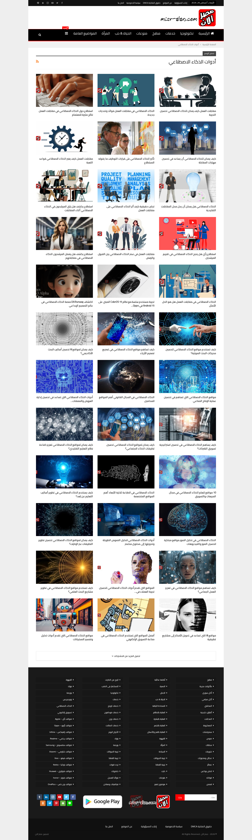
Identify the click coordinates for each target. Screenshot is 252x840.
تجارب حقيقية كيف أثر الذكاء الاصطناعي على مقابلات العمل (130, 208)
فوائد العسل (113, 778)
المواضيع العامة (85, 33)
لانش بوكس (206, 771)
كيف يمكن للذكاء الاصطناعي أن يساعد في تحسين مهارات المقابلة (189, 160)
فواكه (209, 778)
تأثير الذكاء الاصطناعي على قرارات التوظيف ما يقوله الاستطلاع (126, 160)
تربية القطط (160, 765)
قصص (209, 784)
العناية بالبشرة (159, 719)
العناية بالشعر (159, 725)
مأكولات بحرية (206, 686)
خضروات (114, 771)
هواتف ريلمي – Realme (61, 739)
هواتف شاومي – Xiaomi (60, 752)
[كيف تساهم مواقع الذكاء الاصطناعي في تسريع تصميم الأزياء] (126, 329)
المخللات (208, 719)
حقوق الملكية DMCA (151, 3)
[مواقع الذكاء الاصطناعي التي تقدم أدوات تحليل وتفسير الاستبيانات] (64, 615)
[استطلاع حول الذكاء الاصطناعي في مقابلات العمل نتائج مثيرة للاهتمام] (64, 90)
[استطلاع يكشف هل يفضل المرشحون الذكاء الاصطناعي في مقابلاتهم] (64, 233)
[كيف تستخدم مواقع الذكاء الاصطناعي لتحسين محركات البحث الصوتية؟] (187, 329)
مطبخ (156, 33)
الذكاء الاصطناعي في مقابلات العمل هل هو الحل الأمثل (189, 303)
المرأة (106, 33)
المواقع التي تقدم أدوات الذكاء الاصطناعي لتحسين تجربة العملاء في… (126, 589)
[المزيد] (66, 33)
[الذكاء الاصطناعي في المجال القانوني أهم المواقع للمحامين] (126, 376)
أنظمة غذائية (159, 680)
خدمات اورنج (113, 706)
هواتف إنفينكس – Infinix (61, 732)
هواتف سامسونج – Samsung (59, 745)
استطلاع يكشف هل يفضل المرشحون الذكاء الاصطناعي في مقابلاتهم (69, 256)
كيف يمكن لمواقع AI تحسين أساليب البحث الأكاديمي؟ (70, 351)
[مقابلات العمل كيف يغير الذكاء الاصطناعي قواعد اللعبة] (64, 138)
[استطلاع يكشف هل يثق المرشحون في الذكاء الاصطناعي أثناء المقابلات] (64, 185)
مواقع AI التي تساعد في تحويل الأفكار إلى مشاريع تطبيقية (189, 637)
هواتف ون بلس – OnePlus (60, 784)
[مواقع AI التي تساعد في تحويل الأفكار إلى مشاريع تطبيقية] (187, 615)
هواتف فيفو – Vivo (63, 758)
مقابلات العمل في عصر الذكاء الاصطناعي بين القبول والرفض (126, 256)
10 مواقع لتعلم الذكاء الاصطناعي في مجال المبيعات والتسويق (192, 494)
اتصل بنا (121, 3)
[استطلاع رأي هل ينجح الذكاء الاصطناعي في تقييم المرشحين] (187, 233)
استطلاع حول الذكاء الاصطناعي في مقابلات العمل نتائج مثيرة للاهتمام (66, 112)
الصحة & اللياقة (158, 706)
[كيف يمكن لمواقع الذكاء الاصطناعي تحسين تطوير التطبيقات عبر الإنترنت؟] (64, 519)
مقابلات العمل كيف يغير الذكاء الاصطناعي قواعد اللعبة (66, 160)
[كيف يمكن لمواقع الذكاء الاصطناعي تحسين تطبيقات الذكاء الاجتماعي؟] (126, 424)
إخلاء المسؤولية (181, 3)
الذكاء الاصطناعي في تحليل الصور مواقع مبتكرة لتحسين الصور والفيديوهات (190, 542)
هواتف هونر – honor (62, 778)
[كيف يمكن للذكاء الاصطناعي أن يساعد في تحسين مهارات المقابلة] (187, 138)
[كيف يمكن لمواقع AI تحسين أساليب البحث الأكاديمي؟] (64, 329)
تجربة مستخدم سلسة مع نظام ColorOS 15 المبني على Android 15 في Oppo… (126, 303)
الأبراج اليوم (113, 732)
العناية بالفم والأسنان (156, 732)
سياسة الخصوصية (133, 3)
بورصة (115, 745)
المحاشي (208, 706)
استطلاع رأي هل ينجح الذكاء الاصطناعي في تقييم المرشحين (189, 256)
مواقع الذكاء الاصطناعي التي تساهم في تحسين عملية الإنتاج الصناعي (190, 399)
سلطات (209, 745)
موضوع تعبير (159, 784)
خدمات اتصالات (112, 725)
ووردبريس (67, 699)
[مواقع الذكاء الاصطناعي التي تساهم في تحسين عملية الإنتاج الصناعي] (187, 376)
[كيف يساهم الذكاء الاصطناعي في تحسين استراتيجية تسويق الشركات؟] (187, 424)
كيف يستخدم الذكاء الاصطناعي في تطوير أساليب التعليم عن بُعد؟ (67, 494)
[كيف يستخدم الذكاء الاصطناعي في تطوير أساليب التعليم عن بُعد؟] (64, 471)
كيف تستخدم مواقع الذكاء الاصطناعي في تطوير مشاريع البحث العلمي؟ (67, 589)
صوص (209, 739)
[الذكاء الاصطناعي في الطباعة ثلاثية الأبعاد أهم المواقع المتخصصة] (126, 471)
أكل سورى (207, 693)
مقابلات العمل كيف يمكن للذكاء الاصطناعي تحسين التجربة (188, 112)
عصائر (209, 765)
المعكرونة (207, 725)
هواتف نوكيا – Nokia (62, 765)
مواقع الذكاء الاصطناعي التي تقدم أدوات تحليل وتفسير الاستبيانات (67, 637)
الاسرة (162, 686)
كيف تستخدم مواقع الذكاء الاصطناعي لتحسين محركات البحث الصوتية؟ (191, 351)
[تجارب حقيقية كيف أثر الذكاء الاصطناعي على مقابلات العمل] (126, 185)
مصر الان (38, 834)
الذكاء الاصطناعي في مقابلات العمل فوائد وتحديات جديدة (126, 112)
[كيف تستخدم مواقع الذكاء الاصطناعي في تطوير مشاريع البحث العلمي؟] (64, 567)
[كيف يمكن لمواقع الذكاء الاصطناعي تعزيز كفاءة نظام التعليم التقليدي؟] (64, 424)
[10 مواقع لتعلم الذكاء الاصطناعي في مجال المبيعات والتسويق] (187, 471)
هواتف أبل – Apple (63, 719)
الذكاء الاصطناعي (64, 706)
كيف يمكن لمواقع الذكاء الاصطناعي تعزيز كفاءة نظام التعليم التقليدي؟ (66, 446)
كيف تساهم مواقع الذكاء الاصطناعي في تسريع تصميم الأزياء (128, 351)
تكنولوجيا (187, 33)
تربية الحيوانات (159, 758)
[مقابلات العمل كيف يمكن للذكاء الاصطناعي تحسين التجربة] (187, 90)
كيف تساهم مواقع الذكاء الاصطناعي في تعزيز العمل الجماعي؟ (190, 589)
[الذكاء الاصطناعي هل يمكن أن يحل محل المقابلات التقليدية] (187, 185)
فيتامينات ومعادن (110, 784)
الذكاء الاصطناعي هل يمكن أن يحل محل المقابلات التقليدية (188, 208)
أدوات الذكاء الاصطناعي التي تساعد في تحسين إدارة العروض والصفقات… (65, 399)
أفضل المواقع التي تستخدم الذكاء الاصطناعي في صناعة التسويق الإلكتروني (127, 637)
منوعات (141, 33)
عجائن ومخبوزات (205, 758)
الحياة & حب (123, 33)
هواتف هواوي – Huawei (60, 771)
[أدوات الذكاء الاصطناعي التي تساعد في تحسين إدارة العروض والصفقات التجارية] (64, 376)
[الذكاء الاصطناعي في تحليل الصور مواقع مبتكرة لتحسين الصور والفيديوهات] (187, 519)
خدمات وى (113, 719)
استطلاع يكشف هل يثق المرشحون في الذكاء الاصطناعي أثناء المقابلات (68, 208)
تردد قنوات (113, 765)
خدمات (170, 33)
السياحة (162, 752)
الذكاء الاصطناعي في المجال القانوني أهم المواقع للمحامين (126, 399)
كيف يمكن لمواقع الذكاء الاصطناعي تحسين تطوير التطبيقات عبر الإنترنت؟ (65, 542)
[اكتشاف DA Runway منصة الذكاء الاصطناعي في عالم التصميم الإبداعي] (64, 281)
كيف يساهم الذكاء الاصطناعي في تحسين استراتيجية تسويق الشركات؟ (187, 446)
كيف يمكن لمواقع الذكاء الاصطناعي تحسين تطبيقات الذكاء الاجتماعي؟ (130, 446)
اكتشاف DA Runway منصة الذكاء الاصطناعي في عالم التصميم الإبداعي (67, 303)
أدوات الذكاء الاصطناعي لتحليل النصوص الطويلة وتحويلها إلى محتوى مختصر (128, 542)
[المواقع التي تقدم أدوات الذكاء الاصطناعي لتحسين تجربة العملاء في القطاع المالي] (126, 567)
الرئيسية (204, 33)
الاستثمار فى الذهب (109, 686)
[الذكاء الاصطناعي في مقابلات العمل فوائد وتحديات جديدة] (126, 90)
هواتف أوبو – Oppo (63, 725)
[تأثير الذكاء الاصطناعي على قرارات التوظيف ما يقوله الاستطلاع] (126, 138)
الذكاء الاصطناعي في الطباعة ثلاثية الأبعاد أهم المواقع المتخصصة (129, 494)
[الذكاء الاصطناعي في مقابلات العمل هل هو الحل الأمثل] (187, 281)
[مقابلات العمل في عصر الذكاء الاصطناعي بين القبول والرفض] (126, 233)
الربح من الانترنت (111, 680)
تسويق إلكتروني (64, 712)
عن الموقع (167, 3)
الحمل (162, 693)
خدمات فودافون (111, 712)
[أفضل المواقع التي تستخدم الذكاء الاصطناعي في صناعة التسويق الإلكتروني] (126, 615)
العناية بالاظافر (159, 712)
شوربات (208, 752)
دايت (163, 771)
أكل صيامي (207, 699)
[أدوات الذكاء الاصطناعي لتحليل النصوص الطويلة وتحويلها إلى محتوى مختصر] (126, 519)
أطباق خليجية (206, 712)
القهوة (162, 739)
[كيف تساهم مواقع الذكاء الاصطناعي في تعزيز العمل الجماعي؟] (187, 567)
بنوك (116, 739)
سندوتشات (207, 732)
